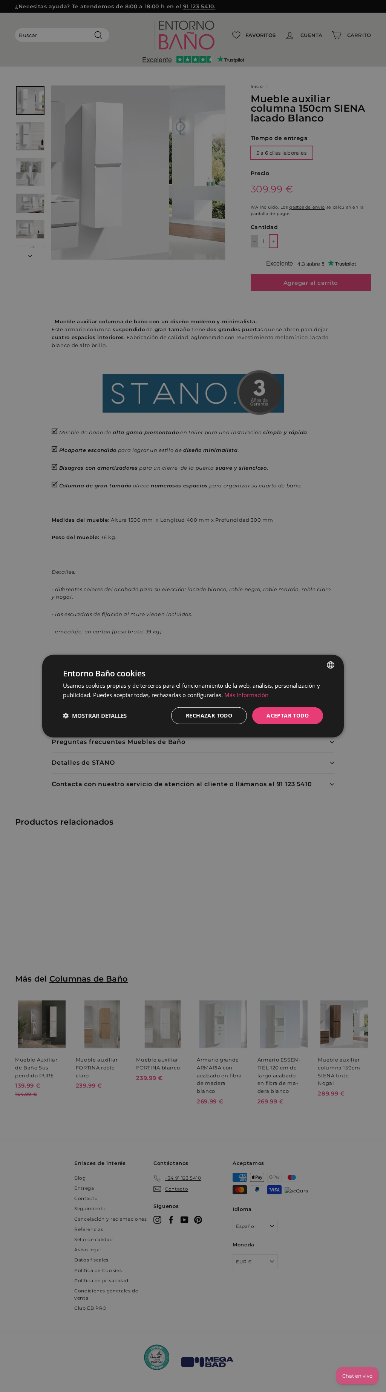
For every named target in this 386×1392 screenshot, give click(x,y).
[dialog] (193, 696)
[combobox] (330, 665)
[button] (95, 715)
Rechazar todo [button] (209, 715)
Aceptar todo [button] (288, 715)
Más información (246, 695)
